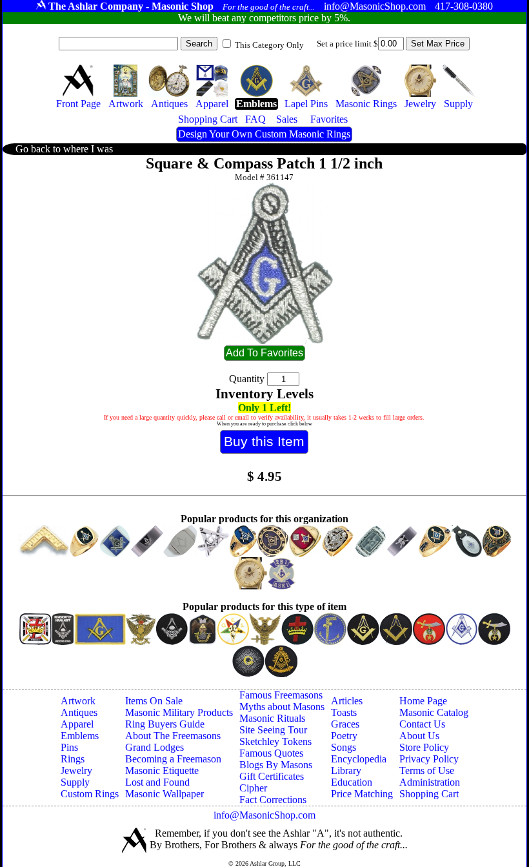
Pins (69, 747)
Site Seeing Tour (273, 729)
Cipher (253, 787)
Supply (75, 782)
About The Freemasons (173, 735)
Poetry (344, 735)
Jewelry (76, 770)
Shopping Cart (429, 793)
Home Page (423, 700)
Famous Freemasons (281, 694)
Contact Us (422, 724)
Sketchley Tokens (275, 741)
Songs (343, 747)
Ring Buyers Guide (165, 724)
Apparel (77, 724)
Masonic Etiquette (162, 770)
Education (351, 782)
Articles (347, 700)
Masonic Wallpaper (164, 793)
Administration (429, 782)
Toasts (344, 712)
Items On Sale (154, 700)
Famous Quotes (271, 753)
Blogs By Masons (275, 764)
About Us (419, 735)
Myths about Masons (281, 706)
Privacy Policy (429, 758)
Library (346, 770)
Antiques (79, 712)
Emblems (80, 735)
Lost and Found (157, 782)
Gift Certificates (271, 776)
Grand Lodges (154, 747)
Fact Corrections (272, 799)
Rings (73, 758)
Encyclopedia (358, 758)
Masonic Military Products (179, 712)
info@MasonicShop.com (264, 815)
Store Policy (424, 747)
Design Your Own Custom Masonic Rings (264, 133)
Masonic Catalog (433, 712)
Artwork (78, 700)
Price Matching (362, 793)
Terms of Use (426, 770)
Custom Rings (90, 793)
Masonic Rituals (272, 718)
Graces (345, 724)
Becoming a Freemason (173, 758)
